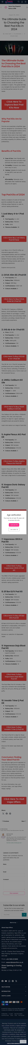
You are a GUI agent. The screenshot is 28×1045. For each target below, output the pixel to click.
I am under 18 (14, 529)
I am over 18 (14, 524)
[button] (14, 1043)
